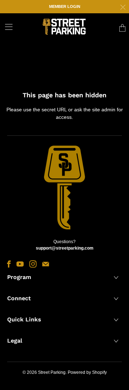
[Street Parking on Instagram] (33, 264)
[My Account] (6, 27)
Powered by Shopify (87, 372)
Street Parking (52, 372)
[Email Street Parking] (45, 264)
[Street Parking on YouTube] (20, 264)
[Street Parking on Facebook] (9, 264)
